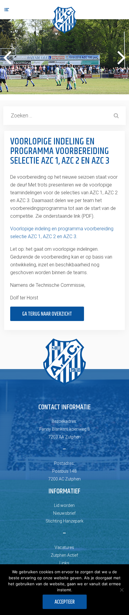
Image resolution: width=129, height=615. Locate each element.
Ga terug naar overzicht (47, 314)
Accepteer (65, 602)
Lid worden (64, 505)
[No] (121, 590)
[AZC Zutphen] (64, 20)
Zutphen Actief (64, 555)
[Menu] (6, 9)
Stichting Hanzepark (64, 521)
